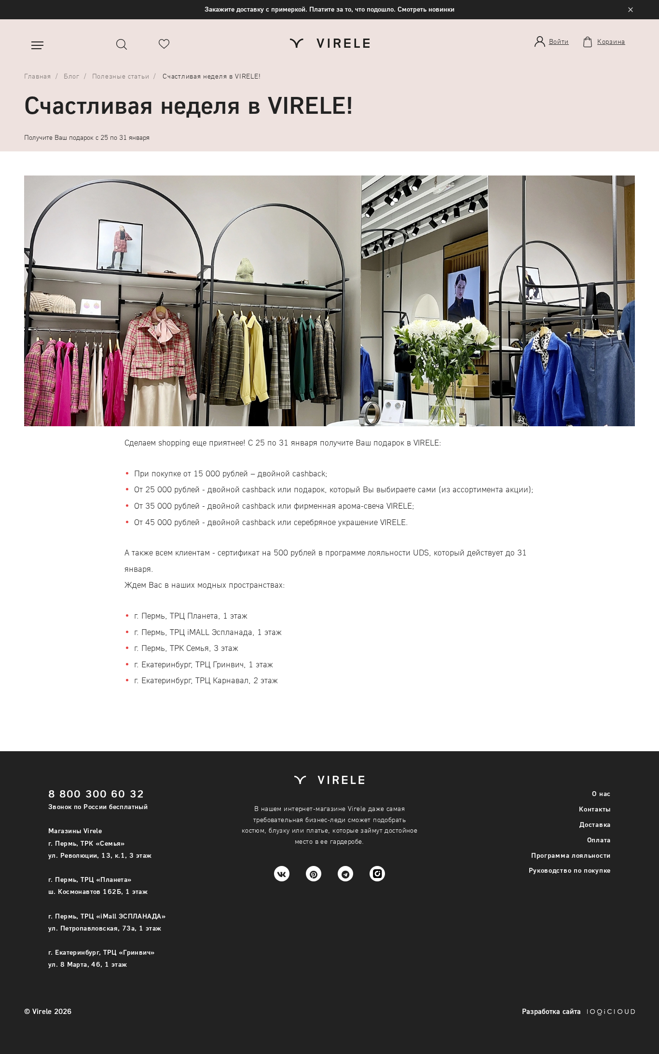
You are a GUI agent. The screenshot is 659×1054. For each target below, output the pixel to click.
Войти (559, 41)
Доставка (595, 824)
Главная (37, 76)
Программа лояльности (571, 855)
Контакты (595, 809)
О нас (601, 793)
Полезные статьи (121, 76)
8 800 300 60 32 (96, 793)
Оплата (599, 840)
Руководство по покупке (570, 870)
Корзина (611, 41)
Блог (72, 76)
